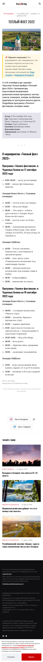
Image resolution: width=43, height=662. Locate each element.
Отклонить (11, 657)
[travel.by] (21, 3)
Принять (31, 657)
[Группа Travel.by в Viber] (34, 419)
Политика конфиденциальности (12, 584)
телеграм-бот (7, 574)
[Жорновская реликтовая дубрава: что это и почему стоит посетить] (21, 491)
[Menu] (4, 4)
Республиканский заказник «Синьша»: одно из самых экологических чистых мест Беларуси (20, 545)
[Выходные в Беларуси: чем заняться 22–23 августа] (21, 455)
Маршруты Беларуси (24, 75)
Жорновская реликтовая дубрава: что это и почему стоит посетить (19, 510)
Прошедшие (9, 14)
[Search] (39, 3)
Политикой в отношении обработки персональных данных (18, 646)
